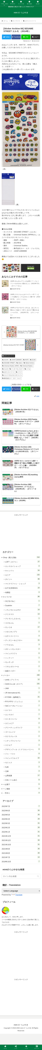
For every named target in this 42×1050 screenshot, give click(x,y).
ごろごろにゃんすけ (22, 610)
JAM (22, 688)
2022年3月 (20, 823)
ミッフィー (22, 658)
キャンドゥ (22, 571)
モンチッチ (22, 662)
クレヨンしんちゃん (22, 618)
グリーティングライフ (22, 728)
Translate (18, 895)
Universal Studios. (27, 366)
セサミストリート (9, 356)
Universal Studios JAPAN (11, 366)
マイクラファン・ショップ (22, 584)
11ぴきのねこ (22, 601)
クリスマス (22, 614)
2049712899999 (17, 360)
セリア (22, 575)
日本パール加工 (22, 780)
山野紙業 (22, 776)
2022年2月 (20, 828)
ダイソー (22, 579)
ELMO (34, 360)
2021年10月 (20, 845)
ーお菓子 (21, 784)
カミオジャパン (22, 719)
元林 (22, 771)
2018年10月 (20, 862)
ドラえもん (22, 645)
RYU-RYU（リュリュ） (22, 701)
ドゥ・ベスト (22, 754)
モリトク (22, 762)
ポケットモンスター (22, 649)
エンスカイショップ (22, 566)
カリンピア (22, 723)
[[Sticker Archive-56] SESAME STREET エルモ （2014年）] (25, 624)
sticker (20, 363)
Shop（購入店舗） (21, 557)
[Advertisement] (21, 532)
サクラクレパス (22, 736)
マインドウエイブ (22, 758)
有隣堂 (22, 592)
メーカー (21, 675)
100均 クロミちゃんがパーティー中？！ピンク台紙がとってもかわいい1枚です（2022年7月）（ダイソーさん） (25, 297)
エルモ (6, 369)
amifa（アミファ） (22, 680)
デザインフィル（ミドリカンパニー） (22, 749)
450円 (26, 360)
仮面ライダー (22, 671)
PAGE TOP (38, 1016)
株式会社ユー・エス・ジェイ (12, 378)
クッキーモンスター (17, 369)
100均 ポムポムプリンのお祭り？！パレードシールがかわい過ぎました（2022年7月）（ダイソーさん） (25, 283)
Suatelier (22, 605)
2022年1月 (20, 832)
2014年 (6, 360)
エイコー (22, 710)
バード (20, 372)
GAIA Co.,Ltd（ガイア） (22, 684)
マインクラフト (22, 653)
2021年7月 (20, 857)
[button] (38, 876)
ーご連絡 (21, 789)
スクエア (22, 745)
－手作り (21, 793)
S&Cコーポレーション (22, 706)
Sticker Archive (29, 363)
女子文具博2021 (22, 588)
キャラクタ (21, 597)
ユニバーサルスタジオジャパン (13, 375)
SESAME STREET (9, 363)
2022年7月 (20, 806)
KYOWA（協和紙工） (22, 697)
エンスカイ (22, 714)
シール (28, 369)
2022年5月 (20, 815)
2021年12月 (20, 836)
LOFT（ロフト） (22, 562)
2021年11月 (20, 840)
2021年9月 (20, 849)
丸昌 (22, 767)
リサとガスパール (22, 666)
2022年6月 (20, 811)
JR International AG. (22, 693)
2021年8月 (20, 853)
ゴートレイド (22, 732)
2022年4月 (20, 819)
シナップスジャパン (22, 741)
